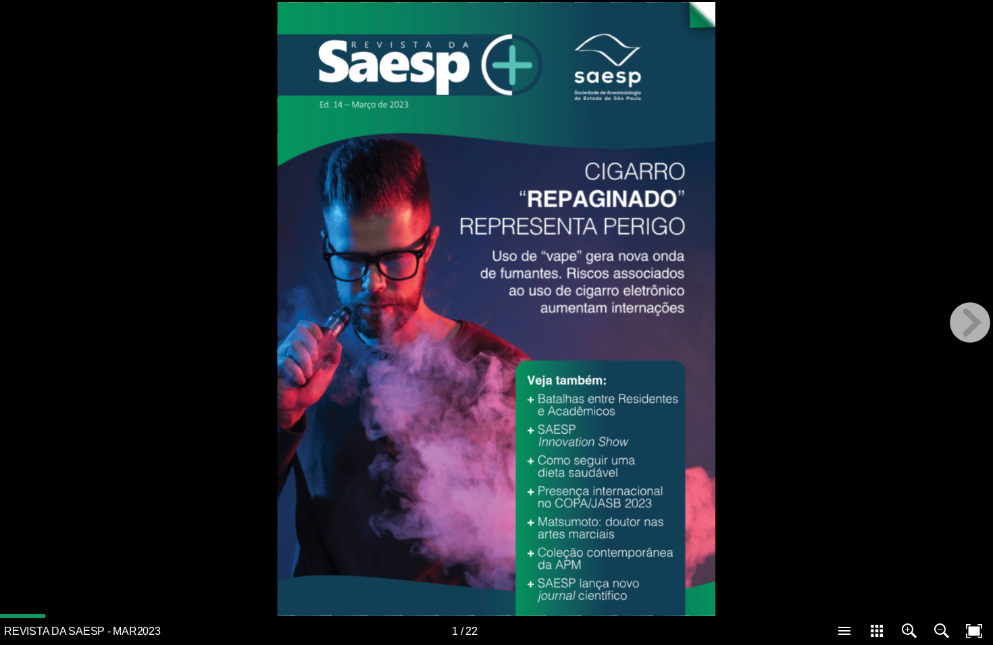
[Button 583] (317, 48)
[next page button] (970, 322)
